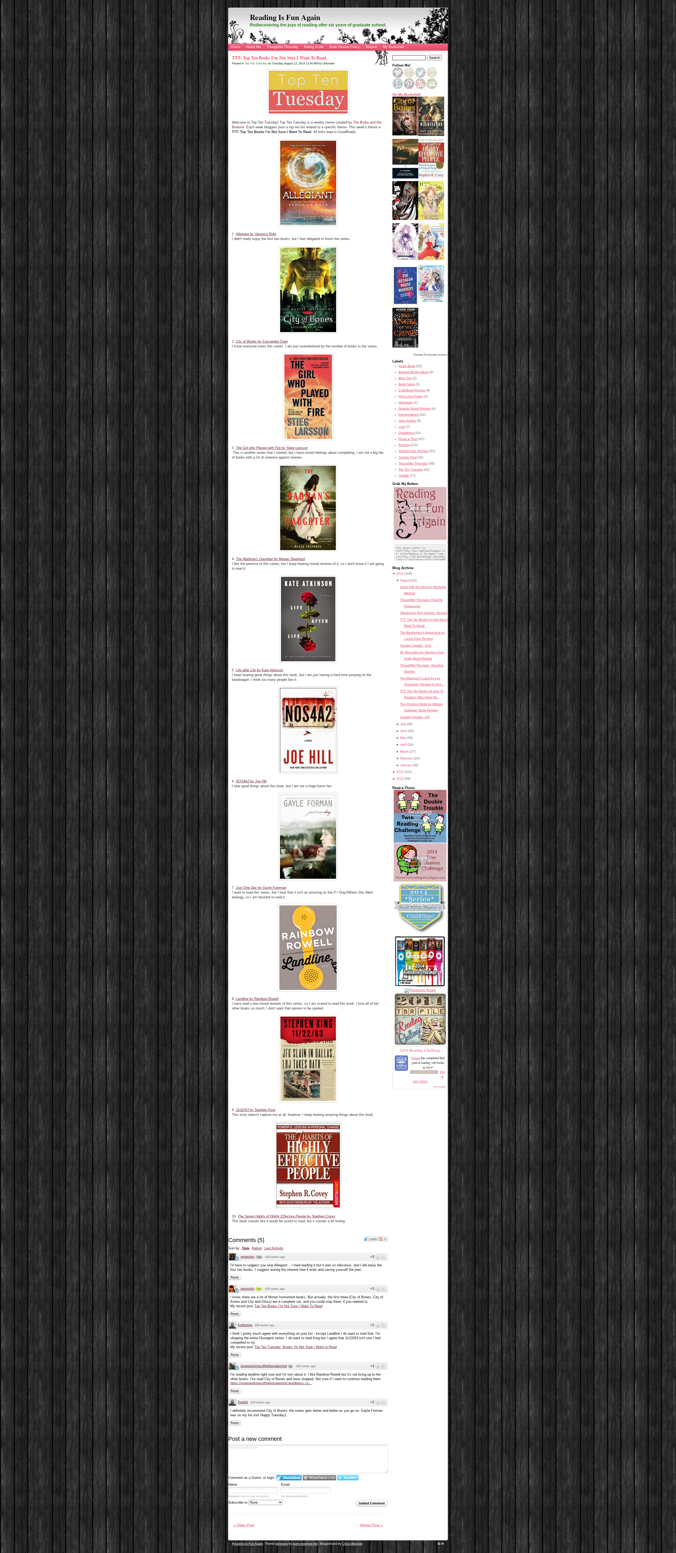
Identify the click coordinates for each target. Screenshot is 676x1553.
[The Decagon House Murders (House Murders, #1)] (405, 304)
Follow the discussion (383, 1238)
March (404, 751)
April (403, 744)
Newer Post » (371, 1525)
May (403, 737)
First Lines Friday (410, 396)
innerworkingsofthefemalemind (264, 1366)
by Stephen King (255, 1110)
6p (290, 1366)
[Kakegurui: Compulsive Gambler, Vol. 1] (405, 218)
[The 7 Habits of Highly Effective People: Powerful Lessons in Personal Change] (431, 177)
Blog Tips (405, 378)
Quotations (406, 433)
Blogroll (371, 47)
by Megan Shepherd (270, 559)
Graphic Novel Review (414, 408)
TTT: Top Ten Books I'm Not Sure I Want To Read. (279, 57)
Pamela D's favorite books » (431, 354)
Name (232, 1484)
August (405, 580)
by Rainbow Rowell (257, 999)
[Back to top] (442, 1543)
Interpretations (408, 414)
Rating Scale (313, 47)
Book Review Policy (344, 47)
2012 (400, 778)
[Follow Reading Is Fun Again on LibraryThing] (398, 87)
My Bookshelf (393, 47)
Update (403, 475)
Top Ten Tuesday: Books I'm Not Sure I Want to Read (295, 1347)
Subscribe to (238, 1502)
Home (235, 47)
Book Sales (406, 384)
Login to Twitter (347, 1477)
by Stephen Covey (286, 1216)
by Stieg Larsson (272, 448)
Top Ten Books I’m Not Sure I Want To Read (288, 1306)
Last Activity (273, 1248)
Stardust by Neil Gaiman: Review (423, 613)
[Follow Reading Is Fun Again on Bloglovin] (397, 76)
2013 (400, 771)
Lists (401, 426)
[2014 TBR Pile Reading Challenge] (420, 1044)
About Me (253, 47)
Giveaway (405, 402)
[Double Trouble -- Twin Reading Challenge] (420, 841)
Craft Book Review (411, 390)
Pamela (415, 1058)
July (403, 724)
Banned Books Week (413, 372)
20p (259, 1257)
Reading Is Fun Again (285, 17)
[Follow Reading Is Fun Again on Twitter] (420, 76)
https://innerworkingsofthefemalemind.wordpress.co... (271, 1383)
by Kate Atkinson (259, 670)
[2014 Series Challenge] (420, 933)
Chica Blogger (352, 1543)
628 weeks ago (275, 1256)
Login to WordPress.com (319, 1477)
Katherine (245, 1325)
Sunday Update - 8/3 (415, 717)
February (406, 758)
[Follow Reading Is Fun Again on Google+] (409, 76)
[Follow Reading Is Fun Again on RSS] (420, 87)
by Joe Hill (251, 781)
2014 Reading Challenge (420, 1050)
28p (258, 1289)
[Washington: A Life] (431, 134)
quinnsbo (247, 1289)
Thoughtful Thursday (282, 47)
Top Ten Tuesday (256, 63)
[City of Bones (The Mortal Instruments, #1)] (405, 134)
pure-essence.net (305, 1543)
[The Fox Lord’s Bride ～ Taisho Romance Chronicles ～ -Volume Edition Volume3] (405, 258)
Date (245, 1248)
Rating (257, 1248)
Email (285, 1484)
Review (403, 445)
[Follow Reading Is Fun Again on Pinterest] (409, 87)
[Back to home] (439, 1543)
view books (439, 1086)
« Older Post (243, 1525)
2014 (400, 573)
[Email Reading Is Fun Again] (431, 87)
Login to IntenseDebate (289, 1477)
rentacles (248, 1257)
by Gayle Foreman (261, 888)
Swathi (243, 1402)
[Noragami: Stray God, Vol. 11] (431, 218)
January (406, 765)
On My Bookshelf (406, 95)
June (403, 731)
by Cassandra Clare (262, 341)
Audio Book (406, 366)
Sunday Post (407, 457)
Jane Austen (407, 420)
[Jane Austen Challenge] (420, 880)
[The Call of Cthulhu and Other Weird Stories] (405, 177)
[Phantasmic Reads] (420, 990)
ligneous (281, 1543)
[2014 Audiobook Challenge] (420, 987)
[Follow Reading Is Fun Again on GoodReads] (431, 76)
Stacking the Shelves (413, 451)
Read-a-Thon (408, 439)
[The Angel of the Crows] (405, 346)
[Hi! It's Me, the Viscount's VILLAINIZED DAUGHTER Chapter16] (431, 259)
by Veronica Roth (256, 234)
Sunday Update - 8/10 (415, 645)
